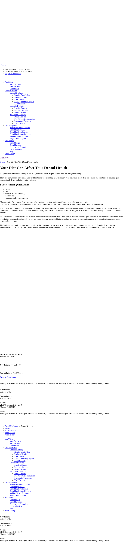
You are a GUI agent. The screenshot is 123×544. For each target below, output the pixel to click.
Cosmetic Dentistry (17, 106)
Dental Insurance (16, 145)
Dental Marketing (11, 426)
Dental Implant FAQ (17, 130)
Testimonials (14, 89)
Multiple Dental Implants (19, 136)
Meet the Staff (15, 86)
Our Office (9, 82)
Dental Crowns (20, 112)
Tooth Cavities (19, 104)
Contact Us (4, 158)
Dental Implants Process (19, 132)
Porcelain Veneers (21, 110)
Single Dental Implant (18, 138)
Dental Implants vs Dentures (20, 134)
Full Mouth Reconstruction (24, 119)
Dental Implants (11, 125)
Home (2, 162)
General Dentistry (16, 93)
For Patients (9, 141)
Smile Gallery (10, 154)
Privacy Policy (10, 430)
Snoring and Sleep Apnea (24, 102)
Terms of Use (10, 433)
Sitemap (8, 428)
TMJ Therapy (19, 123)
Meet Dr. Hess (15, 84)
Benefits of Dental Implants (20, 128)
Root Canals (19, 99)
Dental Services (11, 91)
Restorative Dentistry (18, 115)
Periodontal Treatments (23, 121)
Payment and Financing (19, 147)
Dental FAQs (15, 143)
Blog (11, 152)
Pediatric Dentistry (21, 97)
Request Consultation (13, 74)
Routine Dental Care (22, 95)
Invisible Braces (20, 108)
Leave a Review (16, 149)
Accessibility (10, 435)
